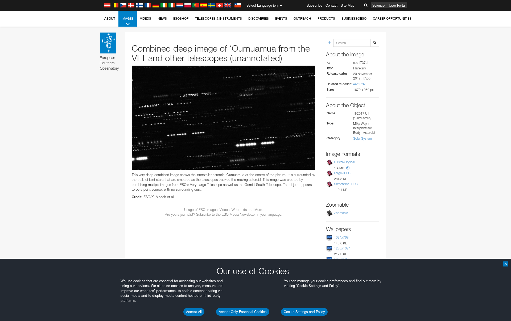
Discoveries (258, 18)
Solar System (362, 138)
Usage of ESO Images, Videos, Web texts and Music (223, 209)
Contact (331, 5)
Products (326, 18)
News (162, 18)
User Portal (397, 5)
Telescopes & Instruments (218, 18)
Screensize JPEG (346, 184)
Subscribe (314, 5)
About (109, 18)
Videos (145, 18)
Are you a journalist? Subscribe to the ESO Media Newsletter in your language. (223, 214)
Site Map (348, 5)
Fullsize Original (344, 162)
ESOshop (181, 18)
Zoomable (341, 213)
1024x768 (341, 237)
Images (128, 18)
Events (281, 18)
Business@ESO (353, 18)
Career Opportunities (392, 18)
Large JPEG (342, 173)
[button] (347, 168)
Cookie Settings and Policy (304, 312)
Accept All (194, 312)
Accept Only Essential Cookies (243, 312)
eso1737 (359, 84)
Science (378, 5)
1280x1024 (342, 248)
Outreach (302, 18)
